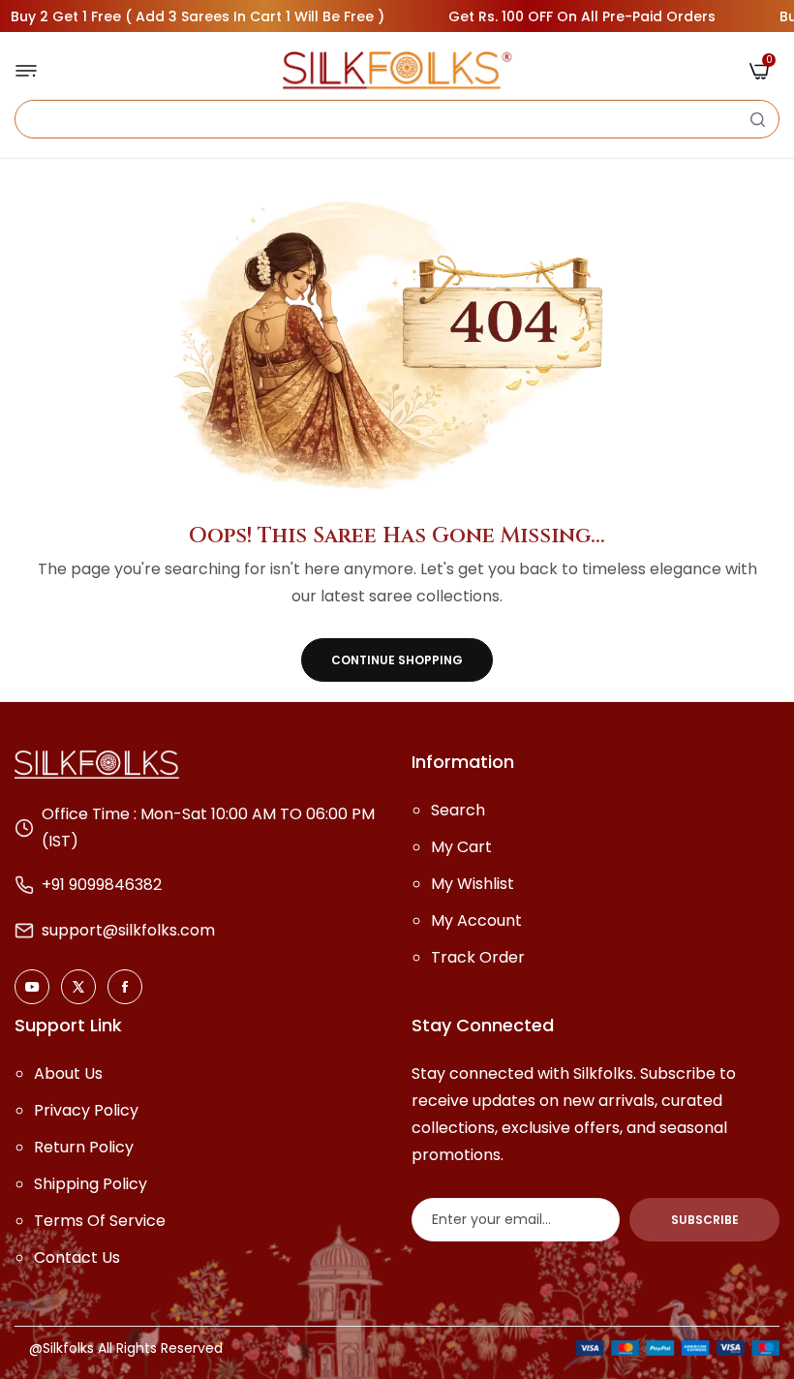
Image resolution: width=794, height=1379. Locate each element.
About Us (68, 1073)
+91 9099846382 (102, 884)
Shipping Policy (90, 1184)
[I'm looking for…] (757, 119)
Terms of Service (100, 1221)
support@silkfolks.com (128, 930)
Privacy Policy (86, 1110)
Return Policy (84, 1147)
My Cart (461, 847)
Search (458, 810)
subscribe (705, 1219)
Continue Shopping (397, 660)
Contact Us (77, 1257)
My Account (476, 920)
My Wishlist (472, 884)
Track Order (478, 957)
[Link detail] (32, 986)
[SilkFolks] (397, 70)
